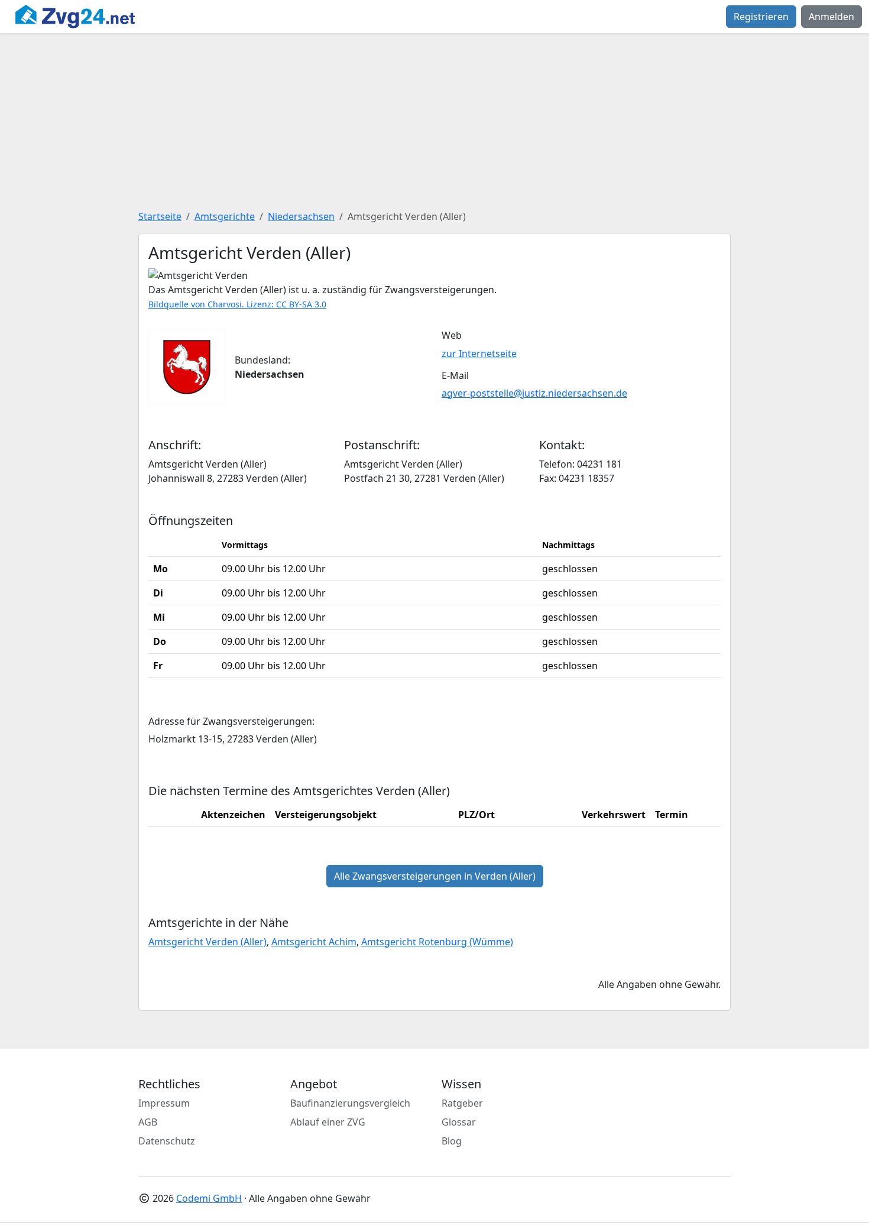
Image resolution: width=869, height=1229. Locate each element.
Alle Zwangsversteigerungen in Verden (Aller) (435, 876)
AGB (147, 1122)
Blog (452, 1140)
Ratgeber (462, 1103)
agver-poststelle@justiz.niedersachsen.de (534, 393)
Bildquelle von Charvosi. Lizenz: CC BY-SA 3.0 (237, 304)
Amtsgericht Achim (313, 941)
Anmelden (831, 16)
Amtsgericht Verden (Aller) (207, 941)
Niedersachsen (301, 216)
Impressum (164, 1103)
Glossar (459, 1122)
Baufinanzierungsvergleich (350, 1103)
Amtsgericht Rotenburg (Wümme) (437, 941)
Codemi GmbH (209, 1198)
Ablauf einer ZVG (327, 1122)
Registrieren (761, 16)
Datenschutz (166, 1140)
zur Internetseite (479, 353)
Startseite (159, 216)
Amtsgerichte (224, 216)
